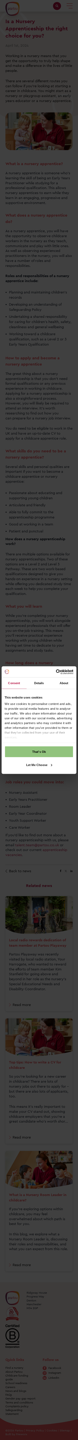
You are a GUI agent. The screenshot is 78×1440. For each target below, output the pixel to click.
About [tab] (64, 683)
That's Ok (39, 751)
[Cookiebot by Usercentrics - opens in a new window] (56, 671)
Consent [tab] (14, 683)
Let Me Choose (36, 764)
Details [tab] (39, 683)
